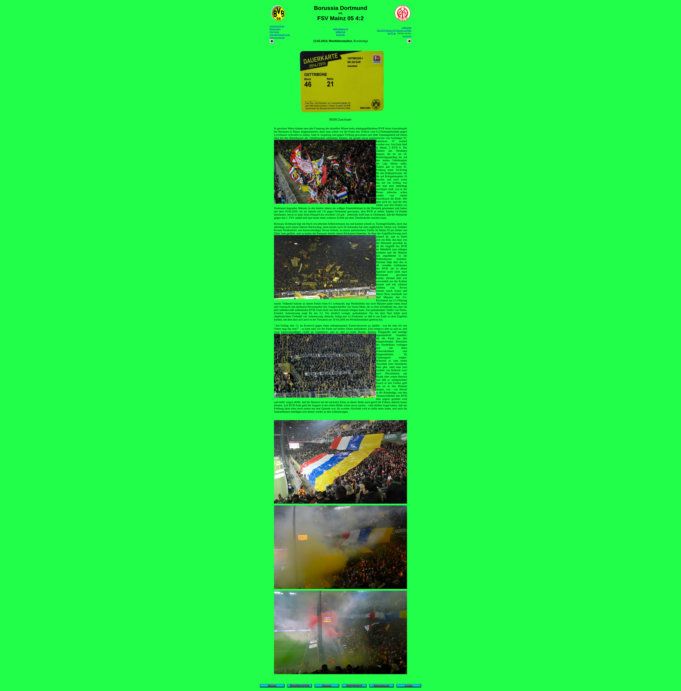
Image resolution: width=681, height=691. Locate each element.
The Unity (274, 31)
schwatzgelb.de (277, 26)
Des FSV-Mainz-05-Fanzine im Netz (394, 30)
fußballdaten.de (340, 29)
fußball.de (340, 31)
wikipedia (406, 27)
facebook (407, 36)
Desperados (275, 29)
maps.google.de (277, 37)
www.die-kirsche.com (280, 34)
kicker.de (340, 34)
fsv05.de (392, 33)
